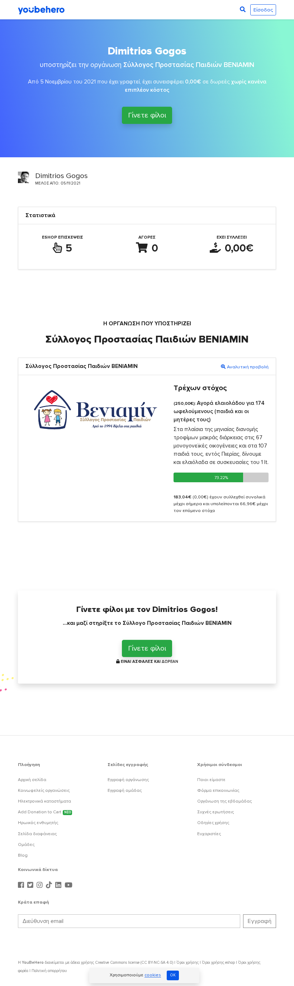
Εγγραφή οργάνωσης (128, 779)
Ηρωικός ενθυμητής (38, 822)
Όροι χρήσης (187, 962)
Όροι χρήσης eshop (218, 962)
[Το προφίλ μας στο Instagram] (40, 885)
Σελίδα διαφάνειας (37, 834)
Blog (23, 855)
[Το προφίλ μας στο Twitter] (31, 885)
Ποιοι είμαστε (211, 779)
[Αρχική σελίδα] (41, 9)
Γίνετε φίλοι (147, 114)
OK (173, 975)
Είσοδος (263, 10)
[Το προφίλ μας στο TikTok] (50, 885)
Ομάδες (26, 844)
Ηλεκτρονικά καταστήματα (44, 801)
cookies (152, 975)
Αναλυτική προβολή (248, 367)
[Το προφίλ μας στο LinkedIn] (59, 885)
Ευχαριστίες (209, 834)
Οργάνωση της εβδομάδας (224, 801)
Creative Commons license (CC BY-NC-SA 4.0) (134, 962)
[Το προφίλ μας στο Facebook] (22, 885)
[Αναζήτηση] (243, 9)
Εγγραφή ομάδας (125, 790)
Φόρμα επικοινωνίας (218, 790)
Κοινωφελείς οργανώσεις (44, 790)
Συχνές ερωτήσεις (215, 812)
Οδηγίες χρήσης (213, 822)
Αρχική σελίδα (32, 779)
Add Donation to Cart (44, 812)
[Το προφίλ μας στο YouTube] (68, 885)
